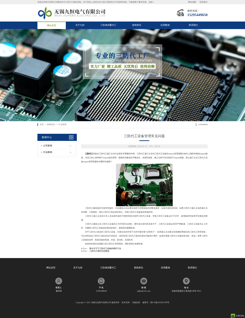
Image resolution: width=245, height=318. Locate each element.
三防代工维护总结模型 (99, 251)
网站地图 (192, 2)
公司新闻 (47, 145)
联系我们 (204, 2)
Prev (5, 75)
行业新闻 (62, 124)
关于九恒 (80, 25)
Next (240, 75)
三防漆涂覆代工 (108, 25)
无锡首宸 (136, 302)
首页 (42, 124)
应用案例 (165, 25)
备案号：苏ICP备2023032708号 (155, 302)
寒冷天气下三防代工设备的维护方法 (105, 248)
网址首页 (51, 25)
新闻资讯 (136, 25)
